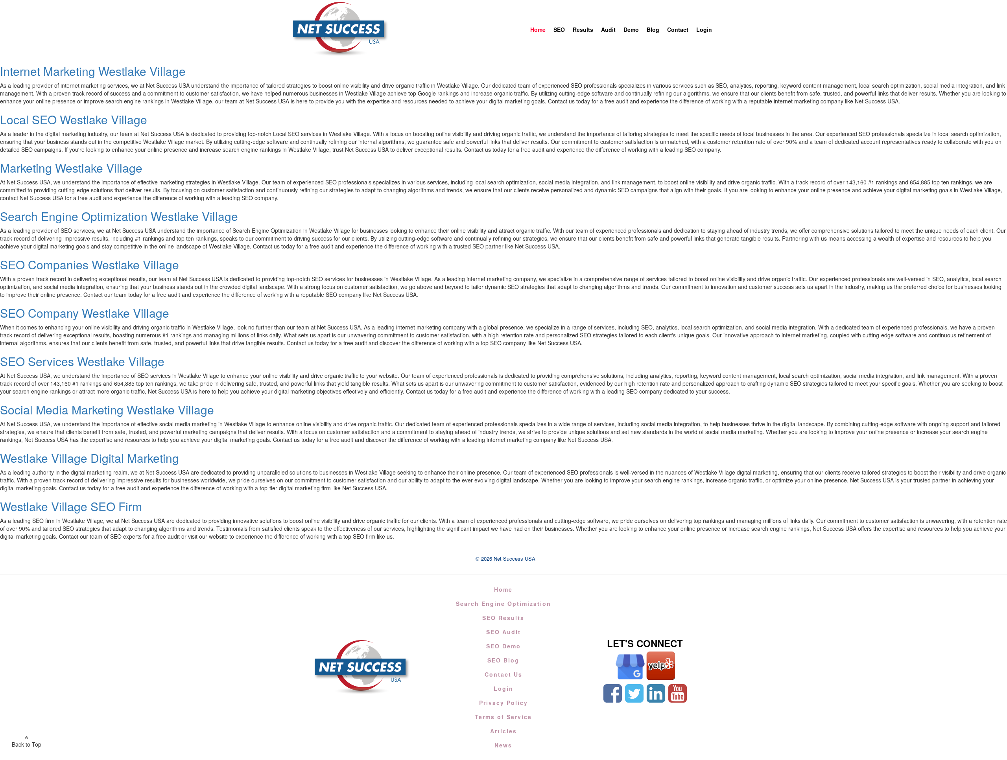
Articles (503, 731)
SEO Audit (503, 632)
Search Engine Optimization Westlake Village (119, 216)
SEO (559, 29)
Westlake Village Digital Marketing (89, 457)
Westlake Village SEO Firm (71, 506)
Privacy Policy (503, 703)
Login (704, 29)
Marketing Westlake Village (71, 167)
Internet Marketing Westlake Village (93, 71)
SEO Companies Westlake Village (89, 264)
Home (538, 29)
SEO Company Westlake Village (84, 312)
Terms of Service (503, 717)
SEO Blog (503, 660)
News (503, 745)
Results (583, 29)
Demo (631, 29)
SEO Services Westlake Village (82, 361)
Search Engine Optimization (503, 603)
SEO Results (503, 618)
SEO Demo (503, 646)
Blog (653, 29)
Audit (608, 29)
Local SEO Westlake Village (73, 119)
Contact (677, 29)
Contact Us (503, 674)
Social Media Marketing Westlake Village (107, 409)
